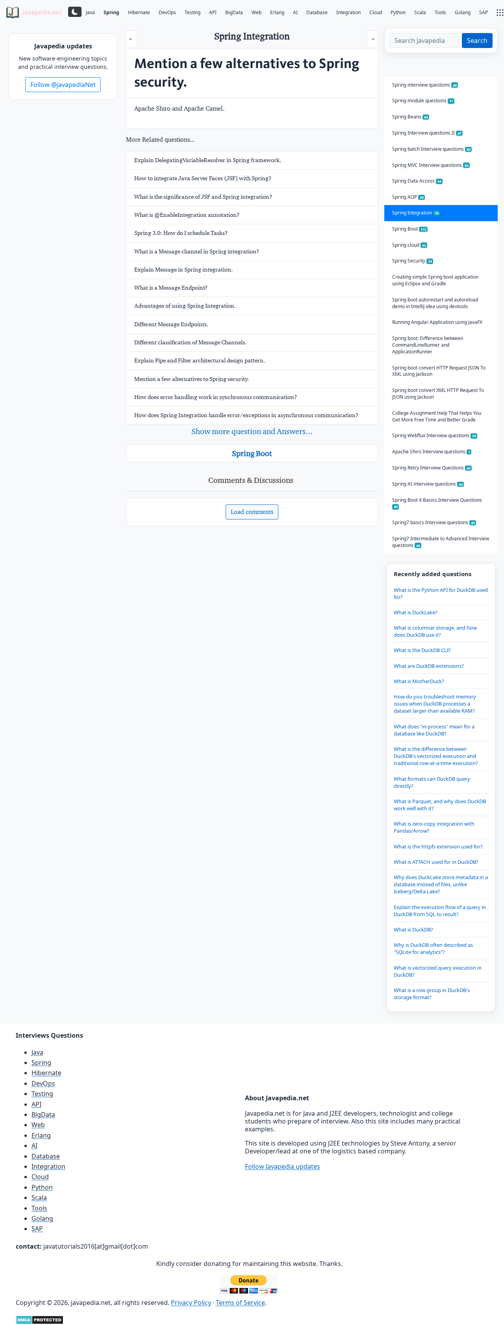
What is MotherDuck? (419, 681)
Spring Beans (410, 116)
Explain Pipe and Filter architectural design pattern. (199, 360)
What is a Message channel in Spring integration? (196, 251)
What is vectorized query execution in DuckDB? (438, 971)
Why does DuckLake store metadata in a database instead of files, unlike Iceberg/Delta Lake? (441, 884)
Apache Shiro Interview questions (431, 451)
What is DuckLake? (415, 612)
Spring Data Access (416, 180)
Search (477, 40)
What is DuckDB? (413, 929)
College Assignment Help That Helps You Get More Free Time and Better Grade (436, 416)
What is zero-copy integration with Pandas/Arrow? (434, 827)
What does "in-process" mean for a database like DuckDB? (434, 730)
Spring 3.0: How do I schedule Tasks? (181, 233)
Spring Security (412, 260)
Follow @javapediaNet (63, 84)
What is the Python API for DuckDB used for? (441, 593)
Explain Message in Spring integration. (183, 269)
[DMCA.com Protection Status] (39, 1319)
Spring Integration (415, 212)
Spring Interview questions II (426, 132)
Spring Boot (252, 453)
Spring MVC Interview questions (430, 165)
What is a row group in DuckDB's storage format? (432, 994)
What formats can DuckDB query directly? (432, 782)
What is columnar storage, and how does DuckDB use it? (435, 631)
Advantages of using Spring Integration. (185, 305)
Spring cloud (409, 245)
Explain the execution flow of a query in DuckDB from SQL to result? (440, 911)
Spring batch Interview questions (431, 149)
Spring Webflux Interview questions (434, 435)
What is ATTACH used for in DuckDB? (436, 861)
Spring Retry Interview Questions (431, 467)
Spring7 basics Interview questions (433, 522)
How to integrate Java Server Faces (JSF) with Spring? (202, 178)
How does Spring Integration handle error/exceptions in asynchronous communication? (246, 415)
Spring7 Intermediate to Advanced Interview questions (440, 542)
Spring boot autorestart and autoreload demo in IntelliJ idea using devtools (435, 303)
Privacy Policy (191, 1302)
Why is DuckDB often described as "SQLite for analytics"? (433, 948)
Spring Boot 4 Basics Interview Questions (437, 503)
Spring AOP (408, 197)
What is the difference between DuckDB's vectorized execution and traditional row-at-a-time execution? (436, 756)
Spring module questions (422, 100)
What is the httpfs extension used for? (438, 846)
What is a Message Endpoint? (171, 287)
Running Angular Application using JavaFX (437, 322)
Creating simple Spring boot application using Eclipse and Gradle (435, 280)
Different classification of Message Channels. (190, 342)
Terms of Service (240, 1302)
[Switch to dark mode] (75, 12)
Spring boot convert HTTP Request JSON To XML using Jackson (438, 371)
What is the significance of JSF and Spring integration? (203, 196)
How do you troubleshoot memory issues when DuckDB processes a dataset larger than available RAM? (435, 703)
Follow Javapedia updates (282, 1166)
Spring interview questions (424, 84)
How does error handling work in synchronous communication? (215, 397)
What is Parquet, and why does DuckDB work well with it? (440, 805)
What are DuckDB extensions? (429, 665)
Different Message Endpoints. (171, 324)
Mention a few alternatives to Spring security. (191, 379)
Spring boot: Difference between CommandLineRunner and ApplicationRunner (427, 345)
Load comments (252, 512)
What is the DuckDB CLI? (422, 650)
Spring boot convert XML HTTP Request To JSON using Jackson (438, 393)
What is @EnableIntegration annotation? (186, 214)
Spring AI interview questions (427, 483)
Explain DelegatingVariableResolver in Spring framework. (207, 160)
